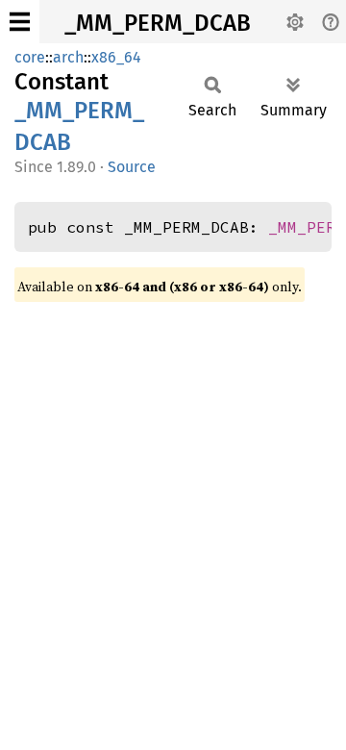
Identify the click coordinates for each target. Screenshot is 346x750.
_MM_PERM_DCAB (157, 23)
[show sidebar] (19, 21)
